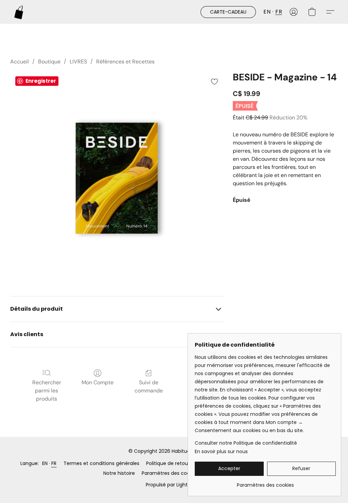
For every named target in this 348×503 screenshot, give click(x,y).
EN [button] (267, 12)
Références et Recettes (125, 61)
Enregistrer (40, 80)
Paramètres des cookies (170, 473)
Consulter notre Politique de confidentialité (246, 443)
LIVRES (78, 61)
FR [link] (54, 463)
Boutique (49, 61)
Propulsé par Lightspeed (174, 484)
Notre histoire (119, 473)
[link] (265, 482)
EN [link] (45, 463)
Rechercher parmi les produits (46, 390)
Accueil (19, 61)
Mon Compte (98, 382)
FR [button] (278, 12)
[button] (19, 11)
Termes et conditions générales (101, 463)
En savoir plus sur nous (221, 451)
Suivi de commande (149, 386)
